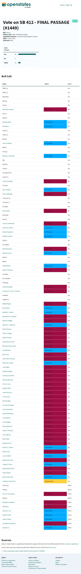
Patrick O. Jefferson (8, 325)
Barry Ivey (5, 354)
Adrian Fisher (6, 515)
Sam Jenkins (6, 190)
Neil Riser (5, 506)
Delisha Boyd (6, 122)
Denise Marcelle (7, 477)
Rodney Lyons (7, 253)
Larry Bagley (6, 422)
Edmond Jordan (7, 363)
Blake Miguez (6, 304)
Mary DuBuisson (7, 380)
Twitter (58, 560)
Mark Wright (6, 401)
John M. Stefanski (8, 223)
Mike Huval (6, 452)
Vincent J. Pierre (7, 447)
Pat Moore (5, 528)
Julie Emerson (7, 392)
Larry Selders (6, 456)
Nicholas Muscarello (9, 346)
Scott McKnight (7, 287)
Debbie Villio (6, 388)
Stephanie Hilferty (8, 502)
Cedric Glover (6, 519)
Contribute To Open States (37, 568)
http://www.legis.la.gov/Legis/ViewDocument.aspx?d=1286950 (24, 551)
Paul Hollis (5, 439)
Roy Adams (6, 308)
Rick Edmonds (7, 249)
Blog (57, 562)
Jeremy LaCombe (8, 376)
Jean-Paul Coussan (8, 359)
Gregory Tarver (7, 464)
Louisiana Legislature (71, 544)
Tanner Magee (7, 333)
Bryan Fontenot (7, 270)
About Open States (7, 564)
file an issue (52, 547)
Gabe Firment (6, 337)
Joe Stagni (5, 367)
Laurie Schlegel (7, 181)
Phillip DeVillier (7, 371)
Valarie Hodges (7, 321)
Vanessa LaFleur (7, 228)
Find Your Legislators (8, 560)
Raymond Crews (7, 460)
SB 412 (8, 33)
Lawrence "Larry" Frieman (11, 291)
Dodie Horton (6, 443)
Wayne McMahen (8, 414)
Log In (62, 5)
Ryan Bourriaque (8, 109)
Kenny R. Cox (6, 511)
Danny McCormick (8, 342)
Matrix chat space (61, 564)
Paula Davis (6, 211)
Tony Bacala (6, 418)
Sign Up (69, 5)
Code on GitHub (33, 560)
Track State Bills (6, 562)
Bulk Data (31, 564)
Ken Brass (5, 126)
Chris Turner (6, 384)
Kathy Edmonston (8, 468)
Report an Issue (33, 566)
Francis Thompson (8, 494)
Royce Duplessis (7, 232)
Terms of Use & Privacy (8, 566)
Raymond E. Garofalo (9, 316)
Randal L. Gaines (7, 312)
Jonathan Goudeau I (9, 523)
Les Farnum (6, 397)
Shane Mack (6, 473)
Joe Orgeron (6, 435)
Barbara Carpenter (8, 156)
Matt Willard (6, 266)
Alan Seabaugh (7, 194)
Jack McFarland (7, 409)
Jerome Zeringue (8, 405)
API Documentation (34, 562)
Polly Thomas (6, 329)
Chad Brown (6, 350)
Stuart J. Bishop (7, 430)
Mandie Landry (7, 236)
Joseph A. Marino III (9, 481)
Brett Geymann (7, 426)
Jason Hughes (7, 143)
